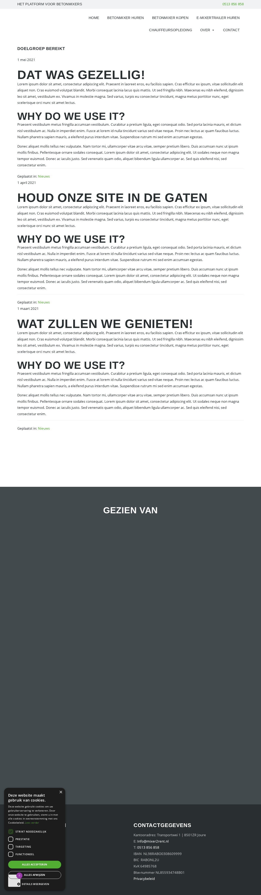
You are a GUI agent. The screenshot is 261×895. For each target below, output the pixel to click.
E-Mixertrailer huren (218, 18)
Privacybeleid (144, 878)
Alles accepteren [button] (34, 864)
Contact (231, 30)
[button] (34, 884)
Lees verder (32, 822)
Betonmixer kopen (170, 18)
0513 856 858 (233, 4)
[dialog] (34, 839)
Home (94, 18)
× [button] (60, 792)
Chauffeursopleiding (170, 30)
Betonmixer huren (125, 18)
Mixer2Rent (31, 19)
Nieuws (44, 176)
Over (205, 30)
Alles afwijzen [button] (34, 875)
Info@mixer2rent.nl (153, 841)
